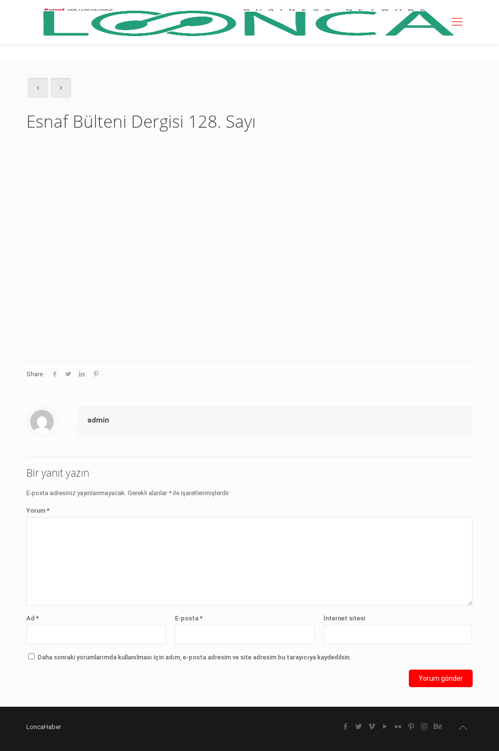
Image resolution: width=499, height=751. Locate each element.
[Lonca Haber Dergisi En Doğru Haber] (247, 22)
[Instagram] (424, 726)
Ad (32, 618)
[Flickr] (398, 726)
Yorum (38, 510)
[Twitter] (358, 726)
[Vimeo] (371, 726)
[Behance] (437, 726)
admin (98, 420)
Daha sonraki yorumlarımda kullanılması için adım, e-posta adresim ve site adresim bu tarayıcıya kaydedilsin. (194, 657)
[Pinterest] (411, 726)
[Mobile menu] (457, 22)
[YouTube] (385, 726)
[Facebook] (345, 726)
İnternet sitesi (344, 618)
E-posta (189, 618)
